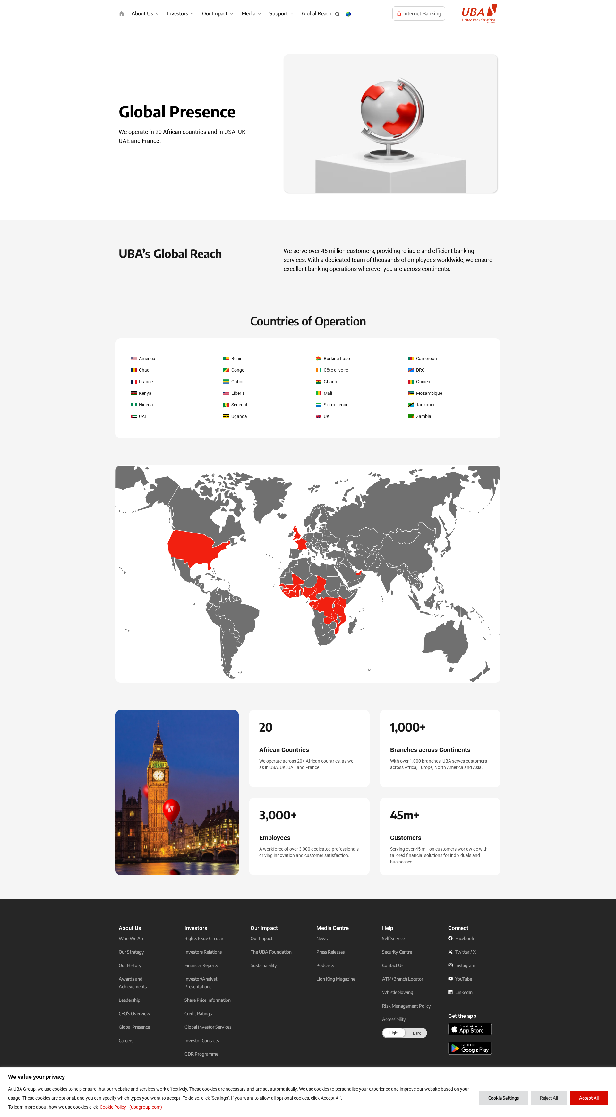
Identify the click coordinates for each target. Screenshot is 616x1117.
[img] (121, 13)
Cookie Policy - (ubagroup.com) (131, 1107)
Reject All (549, 1098)
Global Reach (316, 13)
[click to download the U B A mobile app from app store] (470, 1029)
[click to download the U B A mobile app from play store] (470, 1048)
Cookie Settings (503, 1098)
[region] (308, 1092)
